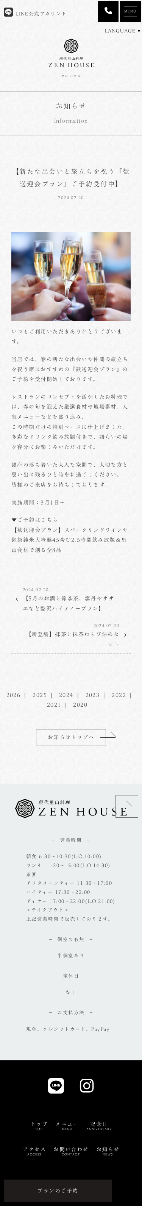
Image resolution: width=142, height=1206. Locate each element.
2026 (13, 695)
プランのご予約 (57, 1191)
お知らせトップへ (71, 737)
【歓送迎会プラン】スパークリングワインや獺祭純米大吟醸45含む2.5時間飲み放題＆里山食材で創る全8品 (69, 540)
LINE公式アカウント (40, 13)
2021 (54, 705)
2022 (119, 695)
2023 (93, 695)
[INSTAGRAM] (87, 1088)
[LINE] (56, 1088)
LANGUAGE (120, 30)
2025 (40, 695)
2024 (66, 695)
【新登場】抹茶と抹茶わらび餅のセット (72, 635)
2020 (80, 705)
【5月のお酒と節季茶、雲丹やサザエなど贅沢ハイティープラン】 (68, 599)
